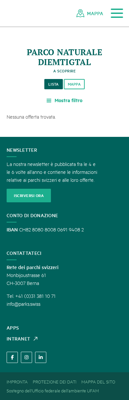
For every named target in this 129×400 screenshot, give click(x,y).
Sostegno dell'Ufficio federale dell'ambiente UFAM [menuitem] (53, 390)
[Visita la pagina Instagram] (26, 357)
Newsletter (22, 149)
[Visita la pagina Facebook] (12, 357)
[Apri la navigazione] (117, 13)
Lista (53, 84)
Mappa (74, 84)
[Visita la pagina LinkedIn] (40, 357)
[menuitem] (89, 13)
